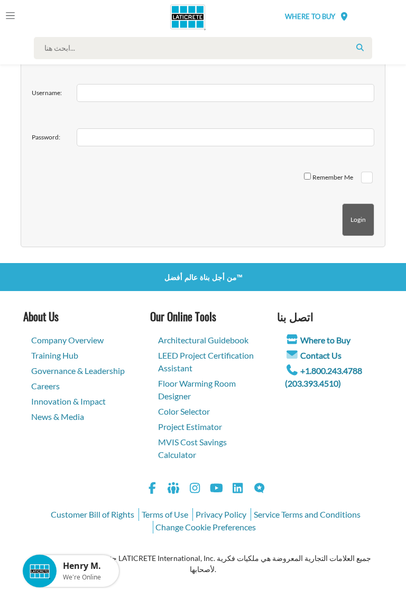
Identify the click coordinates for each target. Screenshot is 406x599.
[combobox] (205, 48)
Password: (46, 137)
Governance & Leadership (78, 371)
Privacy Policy (221, 514)
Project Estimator (190, 427)
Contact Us (321, 355)
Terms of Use (165, 514)
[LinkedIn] (237, 489)
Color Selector (184, 411)
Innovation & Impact (68, 401)
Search (360, 47)
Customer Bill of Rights (92, 514)
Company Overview (67, 340)
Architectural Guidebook (203, 340)
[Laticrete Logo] (183, 17)
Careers (45, 386)
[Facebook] (152, 489)
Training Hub (54, 355)
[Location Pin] (344, 16)
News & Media (57, 416)
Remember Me (332, 177)
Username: (47, 93)
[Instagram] (195, 489)
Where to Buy (325, 340)
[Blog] (259, 489)
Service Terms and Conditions (307, 514)
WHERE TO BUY (310, 16)
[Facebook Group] (174, 489)
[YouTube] (216, 489)
